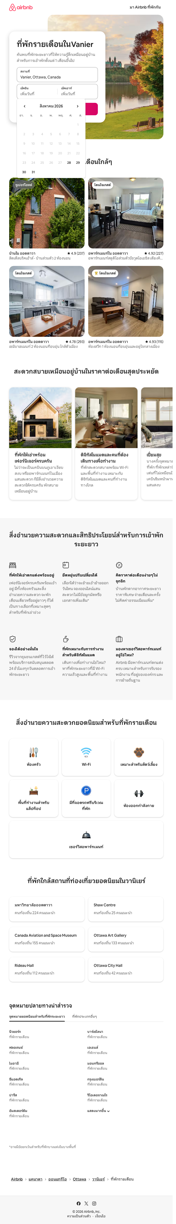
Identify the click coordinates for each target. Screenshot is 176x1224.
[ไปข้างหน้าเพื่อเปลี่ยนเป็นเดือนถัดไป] (77, 106)
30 (24, 172)
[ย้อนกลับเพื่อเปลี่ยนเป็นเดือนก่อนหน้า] (24, 106)
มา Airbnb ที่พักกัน (145, 7)
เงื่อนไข (100, 1216)
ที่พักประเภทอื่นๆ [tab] (84, 1016)
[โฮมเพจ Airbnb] (21, 7)
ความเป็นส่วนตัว (79, 1216)
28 (69, 163)
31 (33, 172)
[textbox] (37, 94)
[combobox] (57, 77)
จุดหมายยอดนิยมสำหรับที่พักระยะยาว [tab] (37, 1016)
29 (78, 163)
